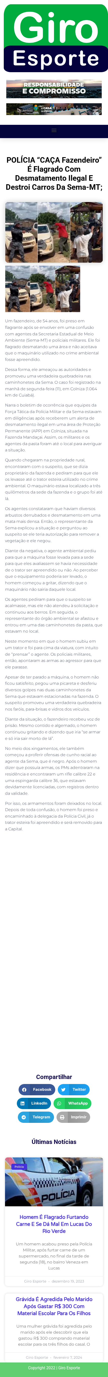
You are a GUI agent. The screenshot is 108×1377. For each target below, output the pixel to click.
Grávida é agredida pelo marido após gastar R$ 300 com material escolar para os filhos (54, 1307)
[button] (54, 130)
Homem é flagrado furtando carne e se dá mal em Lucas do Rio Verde (54, 1224)
